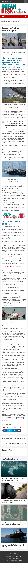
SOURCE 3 (13, 427)
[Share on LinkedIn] (14, 430)
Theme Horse (16, 558)
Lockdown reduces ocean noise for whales (14, 438)
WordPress (19, 560)
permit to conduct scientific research (12, 266)
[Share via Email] (19, 430)
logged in (11, 452)
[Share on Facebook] (4, 430)
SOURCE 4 (17, 427)
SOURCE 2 (8, 427)
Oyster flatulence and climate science (15, 443)
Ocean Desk (18, 556)
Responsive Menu (25, 1)
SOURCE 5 (21, 427)
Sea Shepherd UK (17, 185)
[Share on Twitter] (9, 430)
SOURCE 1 (4, 427)
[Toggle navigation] (3, 16)
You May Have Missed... (10, 459)
